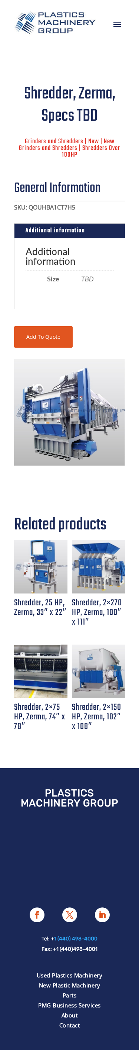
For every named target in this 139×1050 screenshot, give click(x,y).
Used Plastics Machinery (70, 975)
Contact (69, 1025)
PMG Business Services (69, 1005)
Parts (70, 995)
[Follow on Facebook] (37, 914)
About (70, 1015)
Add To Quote (43, 336)
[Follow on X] (69, 914)
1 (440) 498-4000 (75, 939)
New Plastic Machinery (69, 985)
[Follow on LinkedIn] (102, 914)
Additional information (55, 230)
